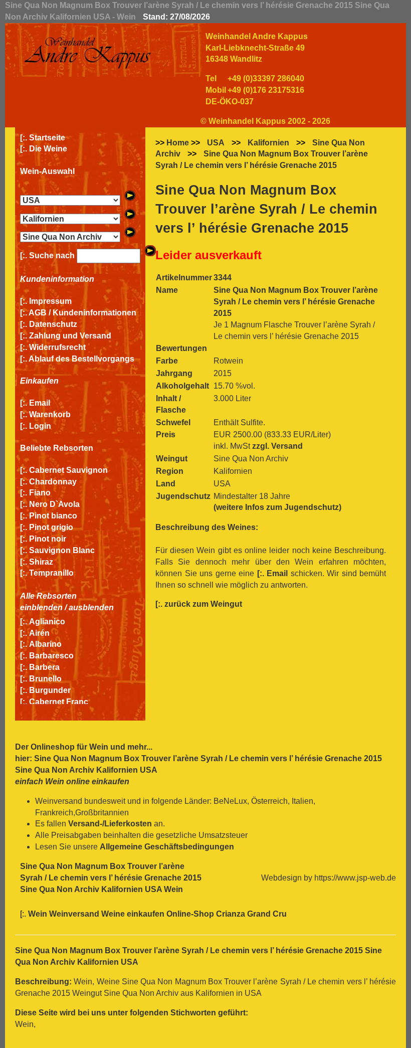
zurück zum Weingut (203, 604)
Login (40, 426)
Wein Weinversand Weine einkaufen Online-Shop (122, 914)
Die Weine (48, 148)
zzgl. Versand (277, 446)
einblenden (41, 607)
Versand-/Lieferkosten (110, 823)
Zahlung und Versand (70, 335)
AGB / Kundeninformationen (82, 312)
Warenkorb (50, 414)
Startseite (47, 137)
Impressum (50, 301)
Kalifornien (268, 142)
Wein (98, 747)
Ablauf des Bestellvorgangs (81, 359)
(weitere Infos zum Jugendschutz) (277, 507)
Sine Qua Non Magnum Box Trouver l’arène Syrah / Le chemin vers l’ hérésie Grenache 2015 (261, 159)
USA (216, 142)
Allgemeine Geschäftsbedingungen (167, 846)
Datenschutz (53, 324)
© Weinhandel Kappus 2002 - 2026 (265, 121)
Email (39, 403)
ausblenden (91, 607)
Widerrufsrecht (57, 347)
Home (177, 142)
